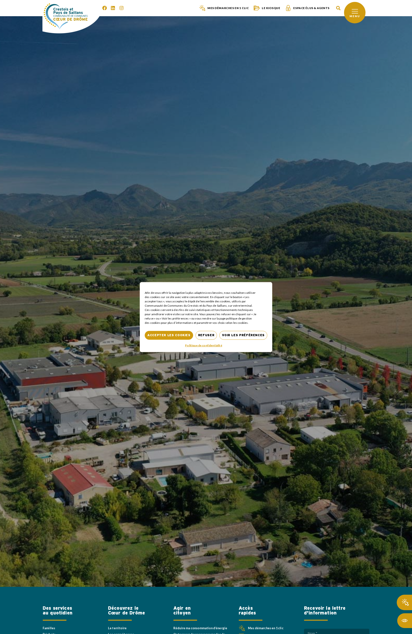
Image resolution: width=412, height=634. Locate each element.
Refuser (206, 335)
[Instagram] (121, 8)
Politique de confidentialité (203, 345)
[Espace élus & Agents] (288, 8)
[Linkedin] (113, 8)
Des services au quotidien (57, 610)
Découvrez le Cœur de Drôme (126, 610)
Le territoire (117, 628)
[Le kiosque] (256, 8)
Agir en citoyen (182, 610)
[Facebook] (104, 8)
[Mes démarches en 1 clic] (202, 8)
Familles (49, 628)
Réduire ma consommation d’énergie (200, 628)
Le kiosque (271, 8)
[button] (338, 8)
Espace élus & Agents (311, 8)
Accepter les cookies (169, 335)
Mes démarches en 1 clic (228, 8)
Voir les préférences (243, 335)
